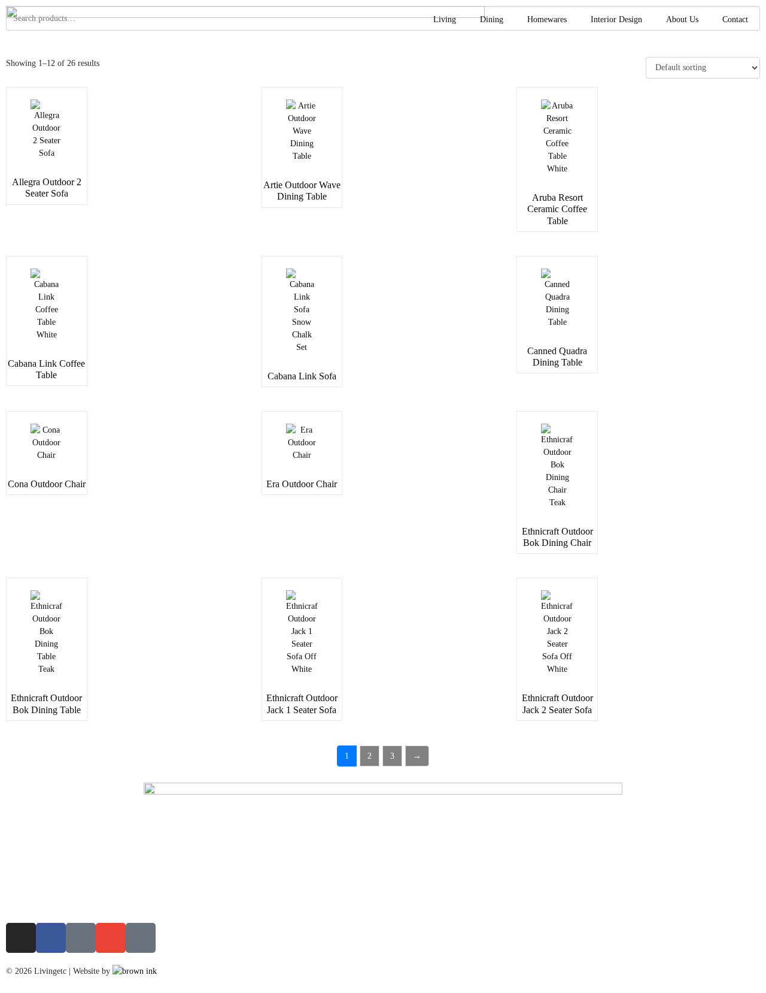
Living (444, 19)
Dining (491, 19)
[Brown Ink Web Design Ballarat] (135, 971)
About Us (682, 19)
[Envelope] (111, 938)
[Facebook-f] (51, 938)
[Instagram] (21, 938)
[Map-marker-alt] (141, 938)
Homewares (547, 19)
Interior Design (616, 19)
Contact (735, 19)
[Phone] (81, 938)
